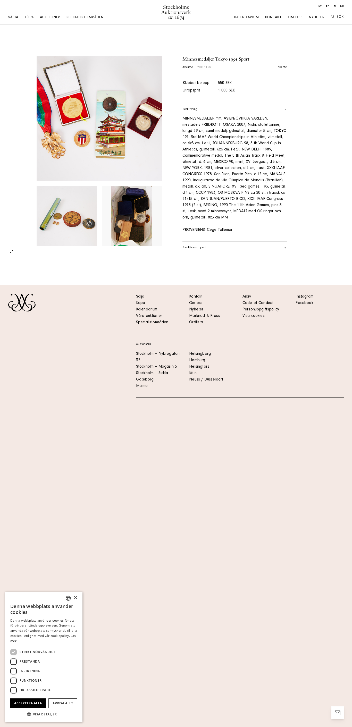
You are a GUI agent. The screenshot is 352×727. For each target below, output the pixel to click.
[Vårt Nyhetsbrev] (337, 712)
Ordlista (196, 322)
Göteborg (145, 380)
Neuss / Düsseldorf (206, 380)
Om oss (295, 18)
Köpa (29, 18)
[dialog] (43, 657)
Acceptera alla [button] (28, 703)
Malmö (142, 386)
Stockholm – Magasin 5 (156, 367)
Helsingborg (200, 354)
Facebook (304, 303)
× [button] (75, 598)
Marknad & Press (204, 316)
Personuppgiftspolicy (260, 310)
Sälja (13, 18)
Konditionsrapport (194, 247)
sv (320, 6)
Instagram (304, 297)
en (328, 6)
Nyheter (317, 18)
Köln (193, 373)
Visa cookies (253, 316)
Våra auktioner (149, 316)
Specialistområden (85, 18)
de (342, 6)
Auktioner (50, 18)
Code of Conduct (257, 303)
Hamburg (197, 360)
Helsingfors (199, 367)
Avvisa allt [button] (63, 703)
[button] (43, 714)
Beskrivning (189, 109)
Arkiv (246, 297)
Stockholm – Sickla (152, 373)
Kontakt (273, 18)
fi (335, 6)
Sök (340, 17)
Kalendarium (246, 18)
